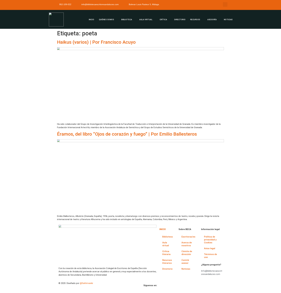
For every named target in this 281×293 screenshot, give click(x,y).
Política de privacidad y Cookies (210, 239)
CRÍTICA (163, 20)
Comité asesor (185, 261)
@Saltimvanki (86, 283)
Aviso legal (209, 248)
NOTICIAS (228, 20)
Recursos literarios (167, 261)
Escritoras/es (188, 236)
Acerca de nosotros (186, 244)
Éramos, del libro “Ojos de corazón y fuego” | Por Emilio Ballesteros (127, 134)
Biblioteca (167, 236)
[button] (225, 4)
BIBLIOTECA (126, 20)
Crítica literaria (166, 253)
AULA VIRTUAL (145, 20)
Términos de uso (210, 256)
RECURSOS (195, 20)
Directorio (167, 269)
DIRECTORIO (180, 20)
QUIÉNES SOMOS (106, 20)
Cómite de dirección (186, 253)
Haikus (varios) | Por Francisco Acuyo (96, 42)
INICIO (91, 20)
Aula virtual (165, 244)
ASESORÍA (212, 20)
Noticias (185, 269)
